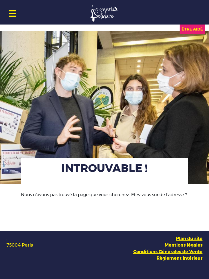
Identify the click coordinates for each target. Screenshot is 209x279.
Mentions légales (183, 245)
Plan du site (189, 238)
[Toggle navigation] (12, 12)
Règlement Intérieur (179, 258)
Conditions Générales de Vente (167, 251)
